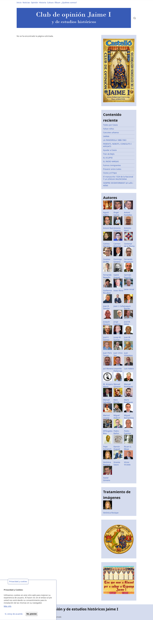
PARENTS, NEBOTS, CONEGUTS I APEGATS (117, 145)
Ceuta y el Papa (110, 173)
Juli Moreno (108, 368)
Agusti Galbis (106, 213)
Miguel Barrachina (129, 416)
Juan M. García (127, 338)
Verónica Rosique (107, 463)
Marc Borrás (116, 401)
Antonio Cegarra (117, 229)
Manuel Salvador (107, 401)
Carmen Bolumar (117, 244)
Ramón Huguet (117, 447)
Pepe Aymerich (107, 447)
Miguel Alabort (117, 416)
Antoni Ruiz (108, 228)
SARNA (106, 136)
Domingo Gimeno (118, 260)
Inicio (19, 2)
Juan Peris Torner (107, 354)
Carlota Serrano (106, 244)
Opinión (34, 2)
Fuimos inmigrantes (112, 165)
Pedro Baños (116, 432)
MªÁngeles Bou (108, 432)
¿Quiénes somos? (69, 2)
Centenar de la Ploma (129, 244)
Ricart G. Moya (128, 447)
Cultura (50, 2)
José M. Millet (127, 322)
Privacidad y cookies (18, 581)
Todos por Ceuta (110, 125)
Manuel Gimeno (117, 385)
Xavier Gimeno (106, 478)
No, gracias (32, 614)
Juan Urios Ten (118, 354)
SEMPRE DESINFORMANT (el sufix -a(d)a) (118, 184)
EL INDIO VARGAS (111, 161)
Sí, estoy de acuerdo (14, 614)
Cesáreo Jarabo (106, 260)
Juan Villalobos (128, 354)
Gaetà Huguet (117, 276)
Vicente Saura (117, 463)
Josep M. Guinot (117, 338)
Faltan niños (108, 128)
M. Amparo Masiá (108, 385)
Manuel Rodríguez (128, 385)
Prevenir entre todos (112, 169)
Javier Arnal (129, 289)
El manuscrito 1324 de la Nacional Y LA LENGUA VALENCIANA (118, 177)
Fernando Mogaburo (128, 260)
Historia (42, 2)
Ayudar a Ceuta (110, 150)
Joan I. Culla (119, 306)
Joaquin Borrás (127, 307)
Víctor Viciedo (127, 463)
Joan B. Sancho (106, 307)
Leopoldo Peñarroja (118, 369)
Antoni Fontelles (128, 213)
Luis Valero (129, 368)
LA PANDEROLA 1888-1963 (114, 140)
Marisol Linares (106, 416)
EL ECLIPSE (108, 157)
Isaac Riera (118, 290)
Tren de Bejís (108, 154)
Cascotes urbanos (111, 132)
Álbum (57, 2)
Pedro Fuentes (127, 432)
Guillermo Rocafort (107, 291)
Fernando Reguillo (107, 276)
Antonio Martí (127, 229)
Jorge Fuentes (117, 322)
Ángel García (116, 213)
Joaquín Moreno (106, 322)
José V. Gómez (106, 338)
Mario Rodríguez (128, 401)
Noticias (26, 2)
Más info (7, 606)
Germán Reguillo (127, 276)
